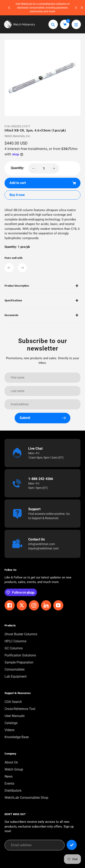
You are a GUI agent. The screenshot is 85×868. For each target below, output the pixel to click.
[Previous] (9, 8)
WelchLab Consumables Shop (26, 798)
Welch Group (14, 769)
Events (9, 783)
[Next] (76, 8)
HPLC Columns (15, 641)
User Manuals (15, 716)
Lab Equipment (16, 676)
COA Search (13, 702)
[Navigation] (76, 24)
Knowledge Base (17, 737)
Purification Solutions (20, 655)
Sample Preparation (19, 662)
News (9, 776)
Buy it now (17, 195)
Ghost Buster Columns (21, 634)
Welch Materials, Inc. (18, 136)
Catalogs (11, 723)
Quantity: (17, 168)
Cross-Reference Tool (20, 709)
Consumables (15, 669)
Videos (9, 730)
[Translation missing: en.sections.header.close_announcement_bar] (82, 8)
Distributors (13, 791)
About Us (11, 762)
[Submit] (72, 845)
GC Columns (14, 648)
